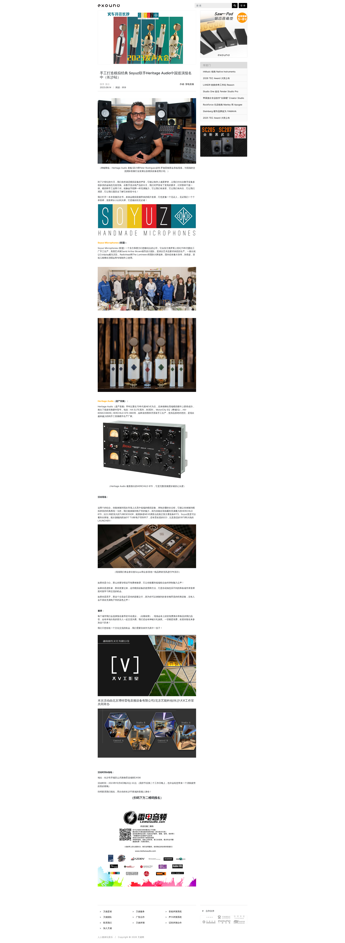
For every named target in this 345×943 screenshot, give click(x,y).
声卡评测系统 (175, 917)
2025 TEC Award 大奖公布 (216, 117)
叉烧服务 (140, 911)
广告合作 (140, 917)
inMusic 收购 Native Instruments (219, 71)
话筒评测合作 (175, 922)
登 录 (242, 5)
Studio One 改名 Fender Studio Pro (220, 91)
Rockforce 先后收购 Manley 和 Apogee (222, 104)
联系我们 (107, 922)
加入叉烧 (107, 928)
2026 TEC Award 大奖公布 (216, 78)
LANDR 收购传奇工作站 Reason (218, 84)
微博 (102, 84)
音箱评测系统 (175, 911)
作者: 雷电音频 (187, 84)
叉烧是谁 (107, 911)
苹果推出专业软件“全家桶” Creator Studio (223, 98)
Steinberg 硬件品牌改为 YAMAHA (219, 111)
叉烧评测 (140, 922)
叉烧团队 (107, 917)
